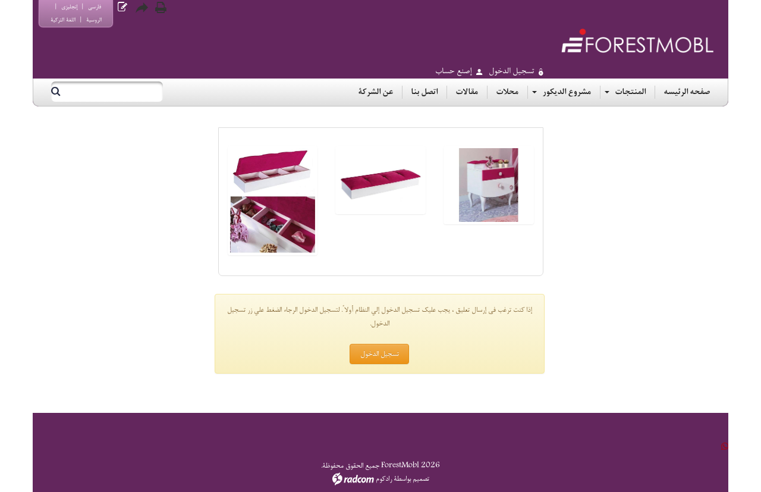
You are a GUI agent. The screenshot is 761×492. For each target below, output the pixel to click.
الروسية (94, 20)
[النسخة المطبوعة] (160, 8)
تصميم (421, 479)
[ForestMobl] (637, 41)
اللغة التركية (63, 20)
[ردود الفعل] (122, 7)
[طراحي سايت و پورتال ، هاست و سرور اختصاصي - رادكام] (353, 479)
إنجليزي (69, 7)
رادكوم (384, 479)
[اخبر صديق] (141, 8)
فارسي (94, 7)
